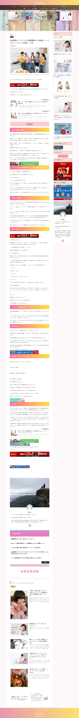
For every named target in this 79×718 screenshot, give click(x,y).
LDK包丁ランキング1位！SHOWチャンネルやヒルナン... (26, 21)
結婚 (34, 6)
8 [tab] (43, 29)
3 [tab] (36, 29)
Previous (8, 20)
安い (26, 583)
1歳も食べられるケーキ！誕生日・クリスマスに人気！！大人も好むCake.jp (38, 670)
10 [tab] (45, 29)
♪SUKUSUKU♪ (39, 3)
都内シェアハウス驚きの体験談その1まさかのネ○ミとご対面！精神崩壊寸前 (38, 641)
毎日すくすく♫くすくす (40, 712)
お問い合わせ (54, 8)
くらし (54, 6)
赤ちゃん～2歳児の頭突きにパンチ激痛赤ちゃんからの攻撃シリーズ (28, 543)
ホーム (15, 6)
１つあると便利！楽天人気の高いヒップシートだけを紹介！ (26, 547)
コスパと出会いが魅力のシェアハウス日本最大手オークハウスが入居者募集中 (26, 79)
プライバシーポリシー (44, 8)
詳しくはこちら (62, 156)
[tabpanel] (13, 20)
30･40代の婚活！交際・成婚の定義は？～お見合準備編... (52, 22)
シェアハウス (17, 583)
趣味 (24, 8)
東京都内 (29, 583)
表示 (31, 123)
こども (44, 6)
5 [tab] (39, 29)
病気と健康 (35, 8)
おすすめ (12, 583)
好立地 (24, 583)
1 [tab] (34, 29)
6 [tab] (40, 29)
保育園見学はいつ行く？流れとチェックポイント (23, 539)
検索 (45, 562)
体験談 (21, 583)
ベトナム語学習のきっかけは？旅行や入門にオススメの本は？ (26, 558)
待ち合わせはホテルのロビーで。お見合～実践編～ (39, 22)
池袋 (32, 583)
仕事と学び (64, 6)
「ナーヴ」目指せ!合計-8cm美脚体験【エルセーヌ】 (21, 349)
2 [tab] (35, 29)
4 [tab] (38, 29)
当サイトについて (24, 6)
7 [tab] (41, 29)
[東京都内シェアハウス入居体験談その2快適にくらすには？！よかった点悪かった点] (31, 571)
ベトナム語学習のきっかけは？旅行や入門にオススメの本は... (13, 21)
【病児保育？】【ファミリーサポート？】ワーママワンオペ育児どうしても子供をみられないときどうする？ (63, 117)
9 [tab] (44, 29)
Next (70, 20)
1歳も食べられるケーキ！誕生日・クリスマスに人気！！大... (65, 26)
